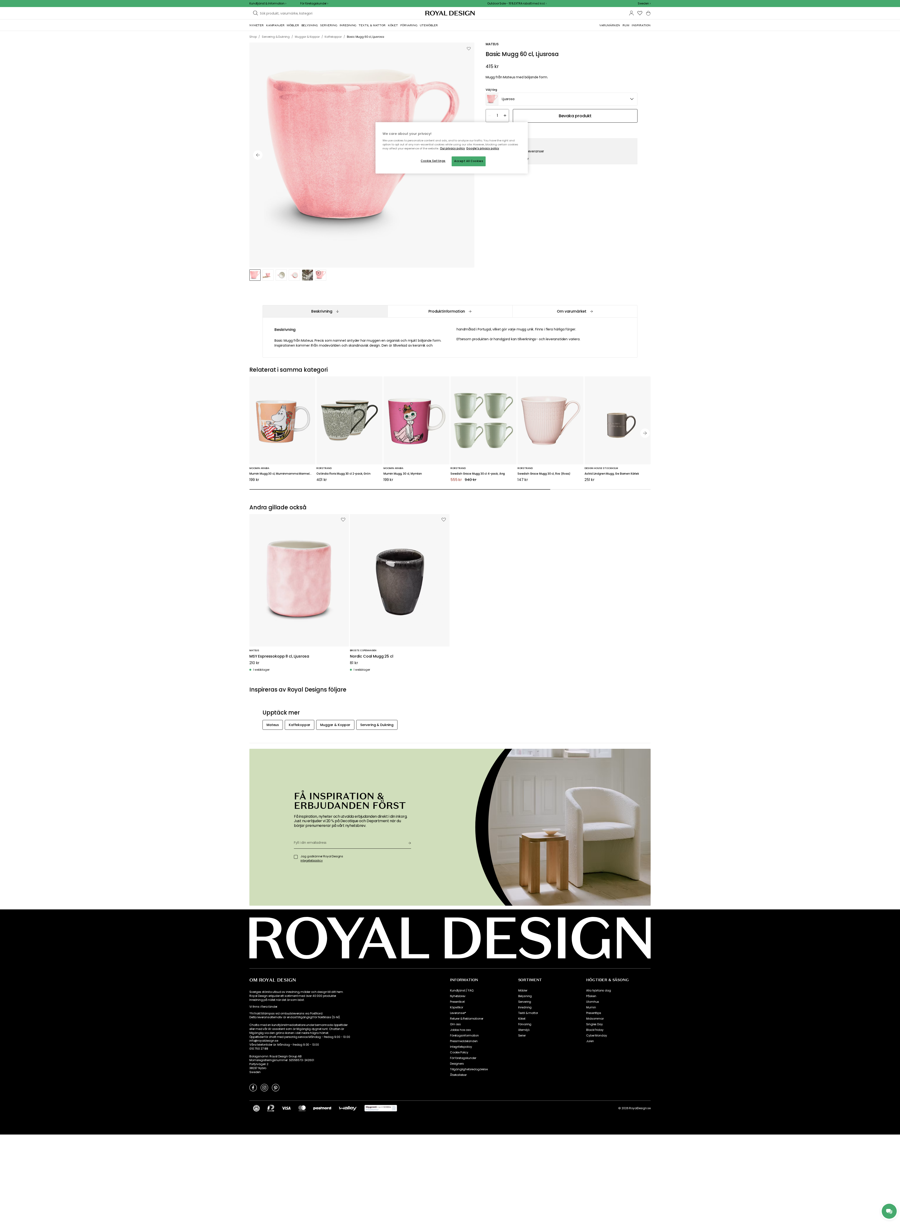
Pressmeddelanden (463, 1041)
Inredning (525, 1007)
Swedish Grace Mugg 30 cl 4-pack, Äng (477, 473)
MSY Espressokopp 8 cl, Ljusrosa (279, 656)
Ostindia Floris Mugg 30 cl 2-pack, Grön (343, 473)
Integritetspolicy (461, 1046)
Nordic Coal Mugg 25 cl (371, 656)
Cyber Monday (596, 1035)
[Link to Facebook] (253, 1087)
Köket (521, 1018)
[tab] (324, 311)
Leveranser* (458, 1013)
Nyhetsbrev (457, 996)
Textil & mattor (528, 1013)
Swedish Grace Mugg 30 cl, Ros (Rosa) (544, 473)
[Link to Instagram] (264, 1087)
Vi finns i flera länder (263, 1007)
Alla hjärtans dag (598, 990)
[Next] (645, 433)
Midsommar (595, 1018)
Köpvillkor (456, 1007)
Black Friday (594, 1030)
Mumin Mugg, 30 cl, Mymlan (402, 473)
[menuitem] (256, 25)
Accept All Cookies (468, 161)
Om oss (455, 1024)
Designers (457, 1063)
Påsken (591, 996)
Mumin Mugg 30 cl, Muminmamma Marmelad (281, 473)
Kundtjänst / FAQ (461, 990)
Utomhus (592, 1001)
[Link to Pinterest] (275, 1087)
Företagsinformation (464, 1035)
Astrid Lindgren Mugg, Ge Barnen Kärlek (612, 473)
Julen (590, 1041)
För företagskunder (463, 1058)
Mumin (591, 1007)
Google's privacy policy (482, 148)
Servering (524, 1001)
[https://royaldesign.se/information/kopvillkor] (381, 1108)
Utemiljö (523, 1030)
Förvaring (525, 1024)
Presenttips (593, 1013)
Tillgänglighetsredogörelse (469, 1069)
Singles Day (594, 1024)
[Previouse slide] (257, 155)
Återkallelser (458, 1075)
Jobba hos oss (460, 1030)
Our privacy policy (452, 148)
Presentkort (457, 1001)
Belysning (525, 996)
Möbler (522, 990)
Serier (522, 1035)
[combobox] (644, 3)
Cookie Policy (459, 1052)
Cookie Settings (433, 161)
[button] (644, 3)
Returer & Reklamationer (466, 1018)
